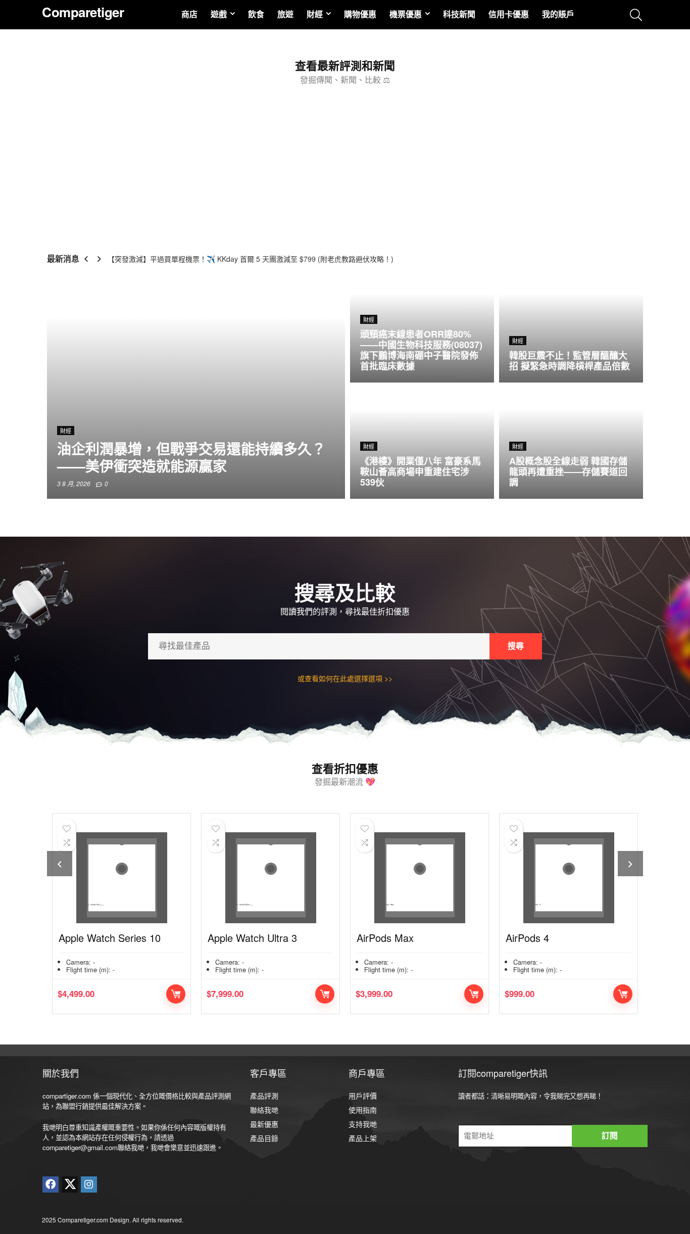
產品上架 (363, 1138)
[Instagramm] (89, 1184)
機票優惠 (405, 14)
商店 (189, 14)
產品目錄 (264, 1138)
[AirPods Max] (280, 877)
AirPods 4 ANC (549, 937)
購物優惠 (360, 14)
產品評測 (264, 1095)
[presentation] (59, 863)
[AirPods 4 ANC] (579, 877)
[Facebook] (50, 1184)
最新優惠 (264, 1124)
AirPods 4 (388, 937)
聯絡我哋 (264, 1110)
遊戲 (219, 14)
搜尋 (516, 646)
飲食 (256, 14)
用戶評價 (363, 1095)
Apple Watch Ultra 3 (113, 937)
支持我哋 (363, 1124)
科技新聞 (459, 14)
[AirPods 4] (429, 877)
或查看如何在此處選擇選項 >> (345, 678)
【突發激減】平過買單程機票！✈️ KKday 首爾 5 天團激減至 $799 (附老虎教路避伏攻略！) (250, 259)
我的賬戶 (558, 14)
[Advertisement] (345, 164)
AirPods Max (246, 937)
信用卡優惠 (508, 14)
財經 (315, 14)
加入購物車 (185, 994)
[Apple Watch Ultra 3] (131, 877)
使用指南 (363, 1110)
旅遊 (285, 14)
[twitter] (70, 1184)
